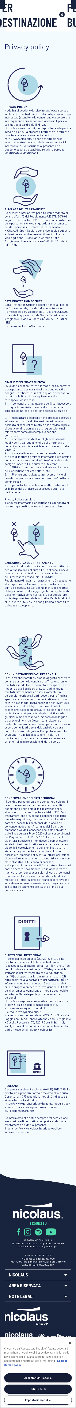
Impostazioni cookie (38, 1400)
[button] (38, 1275)
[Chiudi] (70, 1343)
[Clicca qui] (20, 1231)
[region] (38, 1372)
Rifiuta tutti (38, 1389)
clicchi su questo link (49, 506)
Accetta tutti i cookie (38, 1377)
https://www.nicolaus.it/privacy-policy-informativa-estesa (33, 1130)
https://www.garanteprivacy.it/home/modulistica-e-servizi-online (37, 1105)
